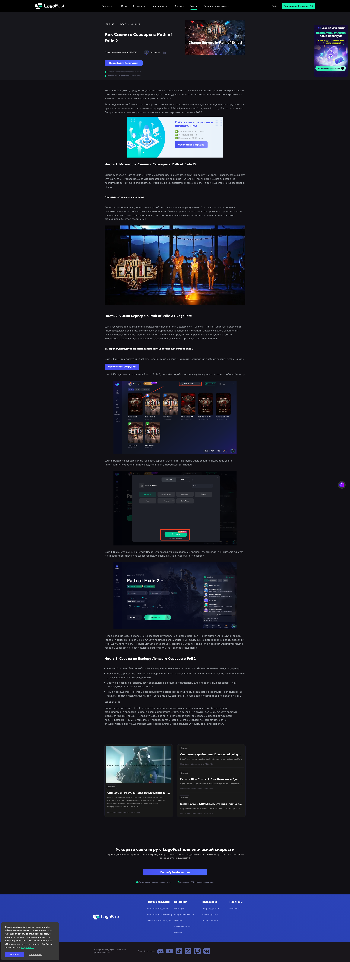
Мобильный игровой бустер (159, 920)
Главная (109, 24)
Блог (123, 24)
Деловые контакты (210, 920)
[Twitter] (188, 951)
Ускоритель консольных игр (160, 914)
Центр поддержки (210, 908)
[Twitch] (197, 951)
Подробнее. (27, 947)
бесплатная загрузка (191, 144)
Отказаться (35, 954)
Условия (178, 920)
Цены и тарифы (159, 6)
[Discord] (160, 951)
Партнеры (179, 908)
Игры (124, 6)
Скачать (179, 6)
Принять (14, 954)
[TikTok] (179, 951)
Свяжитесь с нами (182, 926)
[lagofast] (49, 6)
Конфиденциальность (184, 914)
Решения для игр (210, 914)
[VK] (206, 951)
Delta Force (234, 908)
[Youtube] (169, 951)
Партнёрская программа (217, 6)
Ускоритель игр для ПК (157, 908)
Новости (178, 932)
